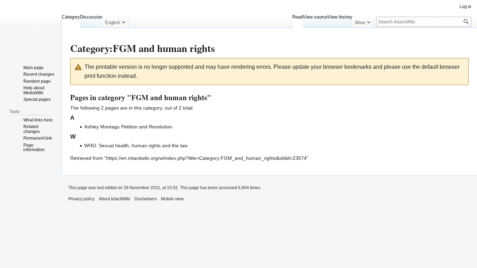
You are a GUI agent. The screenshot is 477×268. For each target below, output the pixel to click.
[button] (115, 21)
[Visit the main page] (31, 28)
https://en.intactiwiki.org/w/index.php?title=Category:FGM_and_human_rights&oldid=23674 (206, 158)
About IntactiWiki (114, 198)
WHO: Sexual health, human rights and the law (136, 145)
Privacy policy (81, 198)
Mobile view (172, 198)
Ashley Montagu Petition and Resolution (128, 126)
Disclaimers (145, 198)
